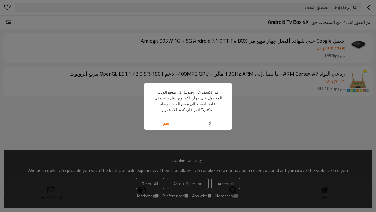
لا (210, 123)
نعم (166, 123)
